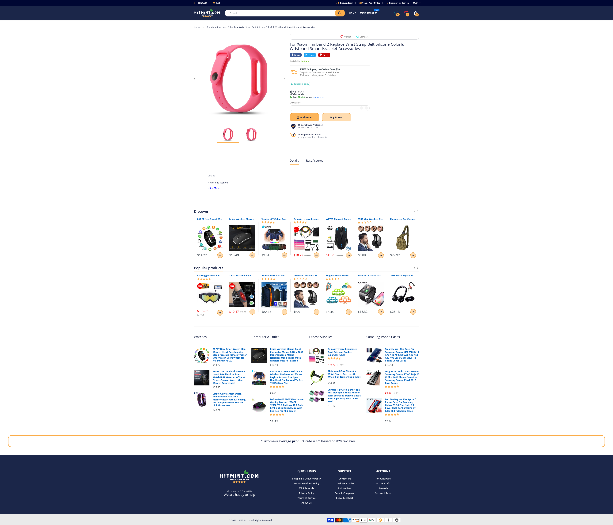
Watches (200, 337)
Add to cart (306, 117)
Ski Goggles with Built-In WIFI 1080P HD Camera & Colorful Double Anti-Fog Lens (210, 275)
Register (393, 2)
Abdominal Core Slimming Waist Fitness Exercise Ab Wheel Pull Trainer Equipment (344, 374)
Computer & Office (265, 337)
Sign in (405, 2)
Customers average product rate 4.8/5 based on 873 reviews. (308, 441)
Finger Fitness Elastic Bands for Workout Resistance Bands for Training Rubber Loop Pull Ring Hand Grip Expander (339, 275)
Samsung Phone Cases (383, 337)
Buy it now (336, 117)
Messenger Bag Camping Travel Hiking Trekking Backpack (403, 219)
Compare (364, 36)
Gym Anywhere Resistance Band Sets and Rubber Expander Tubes (306, 219)
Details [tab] (294, 160)
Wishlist (347, 36)
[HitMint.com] (207, 12)
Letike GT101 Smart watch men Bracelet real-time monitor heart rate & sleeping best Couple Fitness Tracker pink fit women (229, 399)
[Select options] (220, 255)
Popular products (208, 267)
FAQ (218, 2)
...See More (214, 188)
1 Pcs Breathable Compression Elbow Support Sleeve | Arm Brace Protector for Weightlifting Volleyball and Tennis (242, 275)
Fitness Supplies (321, 337)
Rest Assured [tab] (314, 160)
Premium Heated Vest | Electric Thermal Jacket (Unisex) (274, 275)
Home (197, 27)
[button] (268, 222)
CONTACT (202, 2)
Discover (201, 211)
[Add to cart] (220, 313)
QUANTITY (295, 102)
